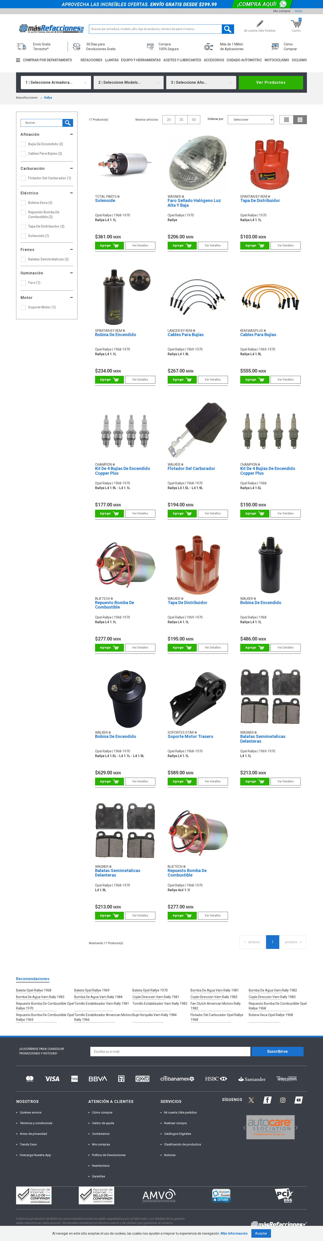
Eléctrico (30, 193)
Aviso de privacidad (33, 1134)
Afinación (30, 134)
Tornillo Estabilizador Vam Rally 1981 (101, 1003)
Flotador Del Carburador (191, 468)
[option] (270, 1127)
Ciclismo (299, 60)
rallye (48, 97)
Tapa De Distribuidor (260, 200)
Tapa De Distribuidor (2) (46, 226)
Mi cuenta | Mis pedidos (180, 1112)
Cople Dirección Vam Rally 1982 (214, 997)
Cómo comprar (102, 1112)
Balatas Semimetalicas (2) (48, 259)
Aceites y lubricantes (182, 60)
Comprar (109, 246)
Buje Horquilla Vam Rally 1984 (154, 1015)
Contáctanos (100, 1134)
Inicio (298, 11)
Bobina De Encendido (115, 334)
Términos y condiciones (36, 1123)
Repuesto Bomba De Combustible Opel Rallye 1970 (45, 1006)
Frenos (28, 249)
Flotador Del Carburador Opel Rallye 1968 (217, 1017)
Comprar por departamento (47, 60)
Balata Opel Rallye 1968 (33, 990)
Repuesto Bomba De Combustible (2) (43, 214)
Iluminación (32, 273)
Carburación (33, 168)
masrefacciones (27, 97)
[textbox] (161, 29)
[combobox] (56, 82)
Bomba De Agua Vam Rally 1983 (40, 997)
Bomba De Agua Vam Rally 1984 (98, 997)
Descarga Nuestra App (35, 1155)
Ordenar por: (216, 119)
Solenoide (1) (38, 236)
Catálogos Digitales (177, 1134)
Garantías (98, 1176)
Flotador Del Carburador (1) (49, 178)
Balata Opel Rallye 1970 (150, 990)
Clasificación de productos (182, 1144)
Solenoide (105, 200)
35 (181, 120)
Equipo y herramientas (141, 60)
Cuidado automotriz (244, 60)
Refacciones (91, 60)
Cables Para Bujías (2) (45, 153)
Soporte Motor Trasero (190, 736)
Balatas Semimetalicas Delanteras (262, 739)
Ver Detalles (140, 245)
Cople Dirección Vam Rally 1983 (272, 997)
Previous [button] (243, 1127)
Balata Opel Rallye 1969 (91, 990)
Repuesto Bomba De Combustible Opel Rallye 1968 (278, 1006)
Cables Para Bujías (186, 334)
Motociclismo (277, 60)
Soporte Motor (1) (42, 307)
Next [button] (296, 1127)
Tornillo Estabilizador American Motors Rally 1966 (103, 1017)
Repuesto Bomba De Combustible (114, 605)
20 (169, 120)
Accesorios (214, 60)
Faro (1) (34, 283)
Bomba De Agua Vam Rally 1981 (215, 990)
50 (194, 120)
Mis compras (281, 11)
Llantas (112, 60)
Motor (27, 297)
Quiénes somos (30, 1112)
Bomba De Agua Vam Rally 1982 (273, 990)
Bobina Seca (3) (40, 203)
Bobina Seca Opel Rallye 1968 (271, 1015)
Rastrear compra (175, 1123)
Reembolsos (100, 1165)
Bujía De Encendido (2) (45, 144)
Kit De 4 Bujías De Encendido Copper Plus (122, 471)
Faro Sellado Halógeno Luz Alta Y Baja (194, 203)
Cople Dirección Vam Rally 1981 (155, 997)
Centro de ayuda (103, 1123)
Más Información (234, 1233)
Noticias (169, 1155)
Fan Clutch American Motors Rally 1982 (216, 1006)
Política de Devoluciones (109, 1155)
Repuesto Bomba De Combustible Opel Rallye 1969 (45, 1017)
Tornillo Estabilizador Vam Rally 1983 (159, 1003)
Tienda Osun (28, 1144)
